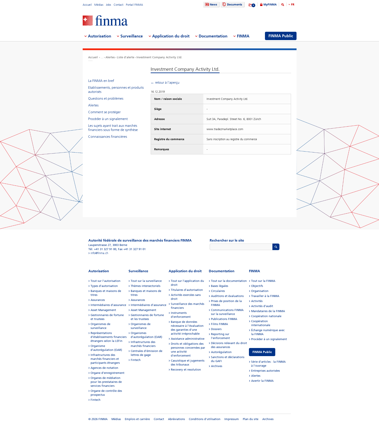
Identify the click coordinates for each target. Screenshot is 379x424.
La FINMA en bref (101, 81)
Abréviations (176, 419)
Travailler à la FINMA (265, 296)
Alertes (110, 57)
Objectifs (257, 286)
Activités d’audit (262, 306)
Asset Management (103, 310)
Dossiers (216, 329)
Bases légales (219, 286)
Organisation (259, 291)
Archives (216, 366)
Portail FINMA (134, 4)
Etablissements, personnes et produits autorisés (116, 89)
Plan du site (250, 419)
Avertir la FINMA (262, 380)
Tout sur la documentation (229, 281)
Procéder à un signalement (108, 119)
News (213, 4)
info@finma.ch (99, 253)
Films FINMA (219, 324)
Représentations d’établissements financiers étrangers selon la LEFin (109, 337)
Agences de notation (104, 367)
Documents (234, 4)
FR (292, 4)
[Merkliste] (250, 5)
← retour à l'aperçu (165, 82)
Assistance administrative (187, 338)
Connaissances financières (107, 136)
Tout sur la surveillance (146, 281)
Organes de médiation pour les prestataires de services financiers (106, 381)
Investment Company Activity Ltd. (159, 57)
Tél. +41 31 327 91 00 (102, 249)
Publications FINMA (224, 319)
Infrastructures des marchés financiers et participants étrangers (105, 358)
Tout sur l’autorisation (105, 281)
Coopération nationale (266, 316)
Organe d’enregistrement (107, 373)
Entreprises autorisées (265, 370)
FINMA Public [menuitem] (280, 36)
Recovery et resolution (186, 369)
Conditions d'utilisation (204, 419)
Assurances (98, 300)
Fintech (95, 399)
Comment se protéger (104, 112)
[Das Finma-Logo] (105, 20)
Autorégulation (221, 352)
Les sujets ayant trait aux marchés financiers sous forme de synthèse (113, 128)
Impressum (231, 419)
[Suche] (283, 5)
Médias (98, 4)
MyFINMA (270, 4)
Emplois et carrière (137, 419)
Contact (118, 4)
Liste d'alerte (125, 57)
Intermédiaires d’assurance (108, 305)
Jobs (108, 4)
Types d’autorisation (104, 286)
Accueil (87, 4)
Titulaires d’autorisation (187, 290)
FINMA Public (262, 352)
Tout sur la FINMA (263, 281)
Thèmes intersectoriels (145, 286)
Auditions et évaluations (227, 296)
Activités (257, 301)
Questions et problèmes (105, 98)
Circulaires (218, 291)
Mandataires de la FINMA (268, 311)
